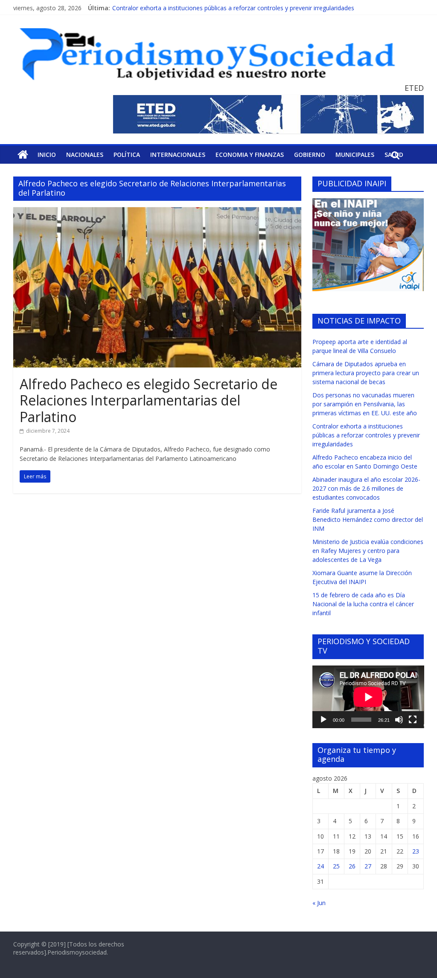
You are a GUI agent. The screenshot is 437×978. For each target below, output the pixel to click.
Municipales (354, 154)
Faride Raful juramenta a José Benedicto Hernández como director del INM (367, 519)
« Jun (319, 903)
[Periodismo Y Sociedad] (22, 155)
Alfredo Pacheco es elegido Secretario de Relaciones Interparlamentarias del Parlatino (148, 400)
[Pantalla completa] (412, 719)
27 (367, 866)
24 (320, 866)
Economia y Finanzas (250, 154)
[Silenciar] (399, 719)
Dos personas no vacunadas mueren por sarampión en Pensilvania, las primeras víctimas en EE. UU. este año (364, 404)
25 (336, 866)
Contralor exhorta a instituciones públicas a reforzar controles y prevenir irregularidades (366, 435)
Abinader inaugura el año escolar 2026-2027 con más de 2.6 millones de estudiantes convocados (366, 488)
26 (352, 866)
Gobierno (309, 154)
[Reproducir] (323, 719)
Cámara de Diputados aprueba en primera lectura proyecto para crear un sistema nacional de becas (365, 373)
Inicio (47, 154)
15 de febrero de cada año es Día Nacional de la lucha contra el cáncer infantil (363, 604)
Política (127, 154)
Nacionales (84, 154)
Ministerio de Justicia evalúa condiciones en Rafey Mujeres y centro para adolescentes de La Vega (367, 551)
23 (415, 851)
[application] (368, 697)
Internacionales (177, 154)
